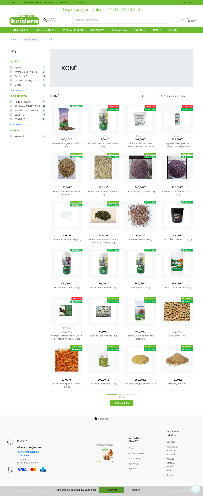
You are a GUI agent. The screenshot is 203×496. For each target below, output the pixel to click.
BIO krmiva (97, 30)
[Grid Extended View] (148, 96)
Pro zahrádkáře (73, 30)
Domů (13, 39)
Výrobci (173, 30)
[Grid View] (143, 96)
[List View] (154, 96)
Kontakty (81, 2)
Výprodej (140, 30)
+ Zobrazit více (16, 90)
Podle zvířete (19, 30)
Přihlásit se (188, 2)
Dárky (157, 30)
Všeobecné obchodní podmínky (37, 2)
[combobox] (121, 20)
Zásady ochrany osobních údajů (171, 464)
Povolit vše (111, 490)
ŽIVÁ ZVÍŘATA (119, 30)
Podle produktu (46, 30)
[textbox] (121, 20)
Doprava (64, 2)
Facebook (103, 418)
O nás (12, 2)
